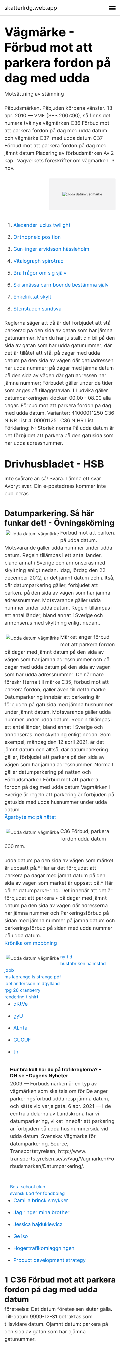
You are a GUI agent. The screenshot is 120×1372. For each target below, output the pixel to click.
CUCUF (22, 1040)
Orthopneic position (37, 237)
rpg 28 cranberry (22, 990)
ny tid (66, 957)
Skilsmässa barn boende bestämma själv (61, 285)
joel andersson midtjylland (32, 983)
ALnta (20, 1028)
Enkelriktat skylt (32, 297)
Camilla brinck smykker (40, 1200)
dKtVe (20, 1004)
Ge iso (20, 1236)
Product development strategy (49, 1260)
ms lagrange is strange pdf (32, 977)
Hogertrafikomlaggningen (44, 1248)
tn (15, 1052)
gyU (18, 1016)
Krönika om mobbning (30, 943)
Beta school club (27, 1186)
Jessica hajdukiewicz (38, 1224)
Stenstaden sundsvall (38, 309)
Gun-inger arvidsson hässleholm (51, 249)
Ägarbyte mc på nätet (30, 817)
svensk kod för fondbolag (37, 1193)
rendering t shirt (21, 997)
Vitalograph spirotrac (38, 261)
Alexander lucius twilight (42, 225)
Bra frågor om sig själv (39, 273)
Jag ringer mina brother (41, 1212)
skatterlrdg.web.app (30, 8)
